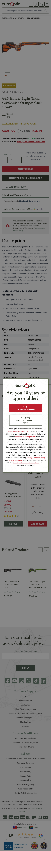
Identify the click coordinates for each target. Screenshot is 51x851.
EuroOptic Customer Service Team (26, 463)
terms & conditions (16, 460)
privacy (29, 458)
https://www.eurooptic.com (18, 431)
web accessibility (39, 458)
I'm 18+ (25, 408)
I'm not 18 (25, 420)
